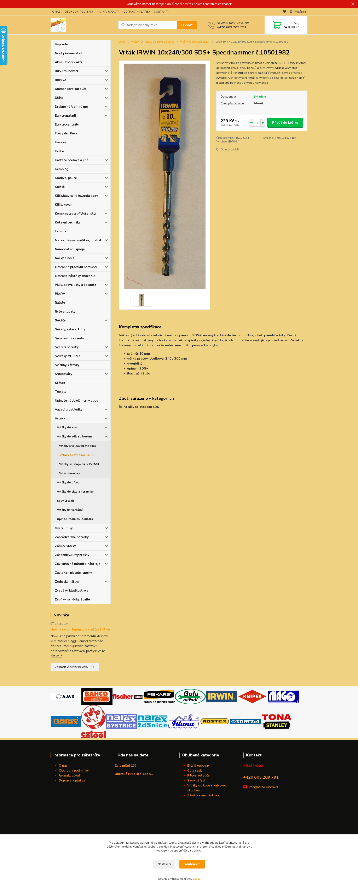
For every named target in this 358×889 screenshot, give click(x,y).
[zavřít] (353, 4)
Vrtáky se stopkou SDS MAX (79, 464)
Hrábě (59, 151)
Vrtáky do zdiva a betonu (75, 436)
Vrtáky (60, 418)
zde (196, 879)
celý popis (261, 83)
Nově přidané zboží (69, 53)
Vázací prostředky (68, 409)
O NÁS (56, 12)
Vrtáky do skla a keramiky (75, 492)
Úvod (122, 42)
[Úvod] (83, 25)
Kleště (60, 187)
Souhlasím (192, 864)
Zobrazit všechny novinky (71, 667)
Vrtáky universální (70, 510)
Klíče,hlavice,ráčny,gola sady (76, 196)
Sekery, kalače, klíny (70, 329)
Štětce (60, 383)
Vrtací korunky (69, 473)
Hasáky (60, 142)
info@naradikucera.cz (263, 787)
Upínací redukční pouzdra (75, 519)
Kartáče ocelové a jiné (71, 160)
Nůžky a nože (64, 258)
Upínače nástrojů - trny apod (76, 401)
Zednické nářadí (67, 582)
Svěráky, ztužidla (68, 356)
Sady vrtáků (65, 501)
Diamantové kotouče (71, 89)
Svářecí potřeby (67, 347)
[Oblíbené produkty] (284, 12)
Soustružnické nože (69, 338)
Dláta (59, 98)
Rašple (60, 303)
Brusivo (60, 80)
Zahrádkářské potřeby (72, 537)
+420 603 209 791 (231, 27)
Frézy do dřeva (66, 133)
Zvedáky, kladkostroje (71, 590)
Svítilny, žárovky (67, 365)
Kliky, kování (64, 205)
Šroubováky (63, 374)
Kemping (61, 169)
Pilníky (60, 294)
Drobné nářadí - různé (71, 107)
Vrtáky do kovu (67, 427)
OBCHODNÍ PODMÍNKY (79, 12)
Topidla (61, 392)
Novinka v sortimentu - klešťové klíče (80, 629)
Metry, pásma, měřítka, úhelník (78, 240)
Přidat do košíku (285, 122)
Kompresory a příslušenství (75, 213)
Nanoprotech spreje (70, 249)
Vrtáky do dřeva (68, 482)
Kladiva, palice (66, 178)
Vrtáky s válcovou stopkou (78, 446)
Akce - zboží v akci (68, 62)
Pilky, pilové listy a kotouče (75, 285)
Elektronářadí (65, 116)
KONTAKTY (161, 12)
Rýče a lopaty (65, 311)
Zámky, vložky (65, 546)
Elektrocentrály (67, 124)
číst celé (56, 656)
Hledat (187, 25)
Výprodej (62, 44)
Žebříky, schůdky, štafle (72, 599)
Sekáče (60, 320)
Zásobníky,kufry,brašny (72, 555)
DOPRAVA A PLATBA (136, 12)
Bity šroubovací (66, 71)
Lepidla (60, 231)
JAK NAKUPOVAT (108, 12)
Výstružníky (64, 528)
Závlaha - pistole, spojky (73, 573)
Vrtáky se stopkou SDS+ (77, 455)
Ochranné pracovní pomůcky (76, 267)
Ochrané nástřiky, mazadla (75, 276)
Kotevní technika (68, 222)
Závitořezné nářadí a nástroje (77, 564)
